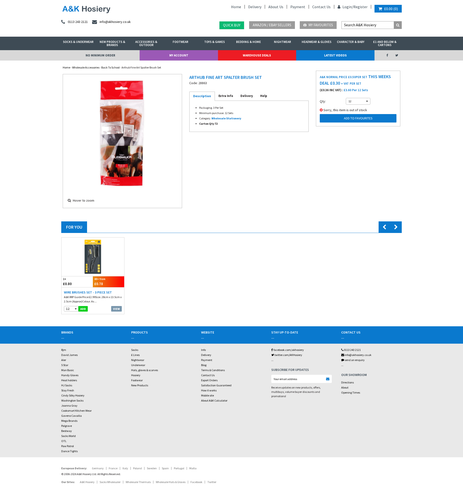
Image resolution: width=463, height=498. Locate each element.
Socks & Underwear (78, 42)
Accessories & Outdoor (146, 43)
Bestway (66, 431)
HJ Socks (66, 385)
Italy (125, 468)
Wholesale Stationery (226, 118)
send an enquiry (354, 360)
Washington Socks (72, 400)
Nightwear (282, 42)
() (391, 8)
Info (203, 350)
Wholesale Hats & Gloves (170, 482)
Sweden (152, 468)
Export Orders (209, 380)
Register (360, 6)
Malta (193, 468)
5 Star (64, 365)
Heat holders (69, 380)
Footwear (180, 42)
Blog (203, 365)
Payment (297, 6)
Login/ (347, 6)
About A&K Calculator (214, 400)
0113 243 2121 (352, 350)
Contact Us (321, 6)
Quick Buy (231, 25)
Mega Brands (69, 421)
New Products (139, 385)
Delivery (254, 6)
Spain (165, 468)
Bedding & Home (248, 42)
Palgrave (66, 426)
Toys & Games (214, 42)
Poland (137, 468)
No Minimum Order (100, 55)
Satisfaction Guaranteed (216, 385)
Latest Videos (335, 55)
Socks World (68, 436)
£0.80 (67, 281)
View (116, 309)
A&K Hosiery (87, 482)
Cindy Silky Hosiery (72, 395)
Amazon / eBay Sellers (272, 25)
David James (69, 355)
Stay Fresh (67, 390)
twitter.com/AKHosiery (288, 355)
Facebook (196, 482)
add (83, 309)
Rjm (63, 350)
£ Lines (135, 355)
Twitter (211, 482)
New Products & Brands (112, 43)
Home (236, 6)
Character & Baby (350, 42)
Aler (63, 360)
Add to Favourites (358, 118)
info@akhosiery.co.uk (358, 355)
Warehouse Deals (257, 55)
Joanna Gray (69, 405)
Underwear (138, 365)
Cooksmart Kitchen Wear (76, 410)
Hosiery (135, 375)
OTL (64, 441)
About (344, 387)
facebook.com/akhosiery (288, 350)
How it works (209, 390)
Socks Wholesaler (110, 482)
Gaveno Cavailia (71, 415)
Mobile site (207, 395)
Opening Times (350, 392)
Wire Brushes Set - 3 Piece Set (88, 292)
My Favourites (320, 25)
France (113, 468)
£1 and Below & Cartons (384, 43)
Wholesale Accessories (85, 67)
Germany (98, 468)
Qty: (323, 101)
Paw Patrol (67, 446)
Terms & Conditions (213, 370)
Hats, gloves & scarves (144, 370)
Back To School (110, 67)
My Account (178, 55)
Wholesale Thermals (138, 482)
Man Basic (67, 370)
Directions (347, 382)
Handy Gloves (69, 375)
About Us (275, 6)
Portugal (179, 468)
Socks (134, 350)
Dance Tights (69, 451)
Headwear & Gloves (316, 42)
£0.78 (99, 281)
